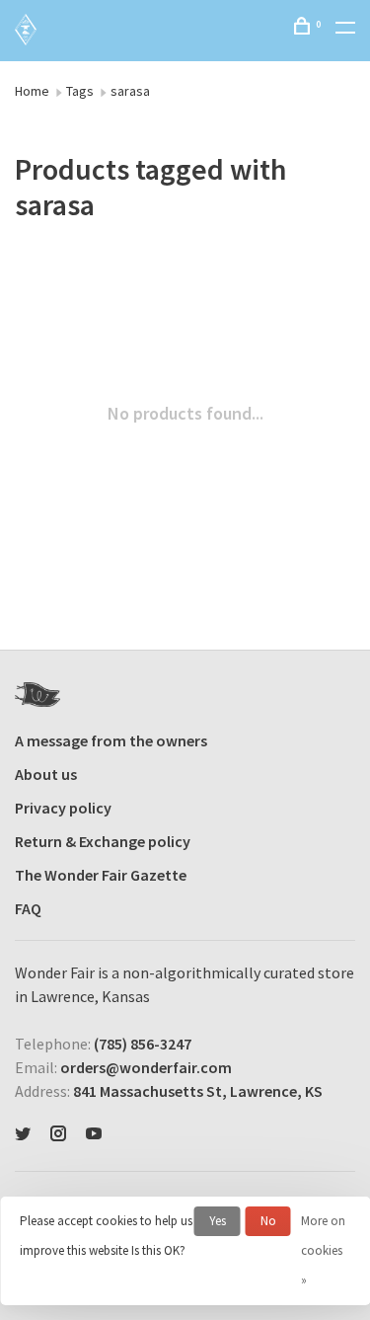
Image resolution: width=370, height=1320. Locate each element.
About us (46, 774)
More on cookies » (323, 1250)
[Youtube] (94, 1134)
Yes (217, 1220)
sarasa (130, 91)
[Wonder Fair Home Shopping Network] (37, 694)
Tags (80, 91)
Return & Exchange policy (102, 841)
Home (32, 91)
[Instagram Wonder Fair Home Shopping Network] (58, 1134)
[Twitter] (23, 1134)
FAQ (28, 908)
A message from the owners (111, 740)
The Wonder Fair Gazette (100, 875)
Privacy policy (63, 807)
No (268, 1220)
